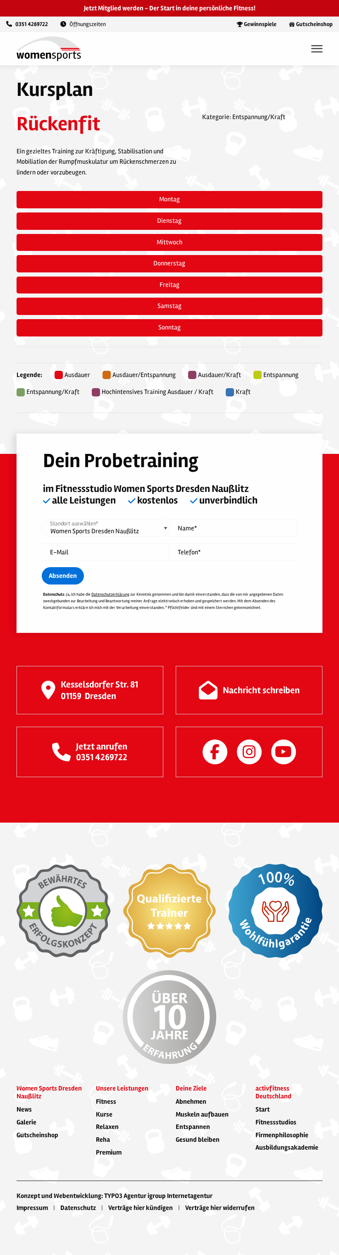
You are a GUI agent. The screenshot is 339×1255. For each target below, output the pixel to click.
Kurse (104, 1114)
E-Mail (59, 552)
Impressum (32, 1208)
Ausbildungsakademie (286, 1147)
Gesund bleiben (198, 1140)
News (24, 1109)
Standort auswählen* (74, 523)
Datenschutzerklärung (110, 594)
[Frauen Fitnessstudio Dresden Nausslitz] (49, 48)
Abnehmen (191, 1102)
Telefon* (189, 552)
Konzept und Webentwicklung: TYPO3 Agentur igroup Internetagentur (114, 1196)
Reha (103, 1140)
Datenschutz (78, 1208)
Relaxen (107, 1127)
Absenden (63, 576)
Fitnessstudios (275, 1122)
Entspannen (193, 1127)
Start (262, 1109)
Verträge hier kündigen (140, 1208)
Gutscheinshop (37, 1135)
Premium (109, 1152)
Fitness (106, 1102)
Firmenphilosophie (281, 1135)
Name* (187, 528)
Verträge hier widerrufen (220, 1208)
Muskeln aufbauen (202, 1114)
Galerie (26, 1122)
